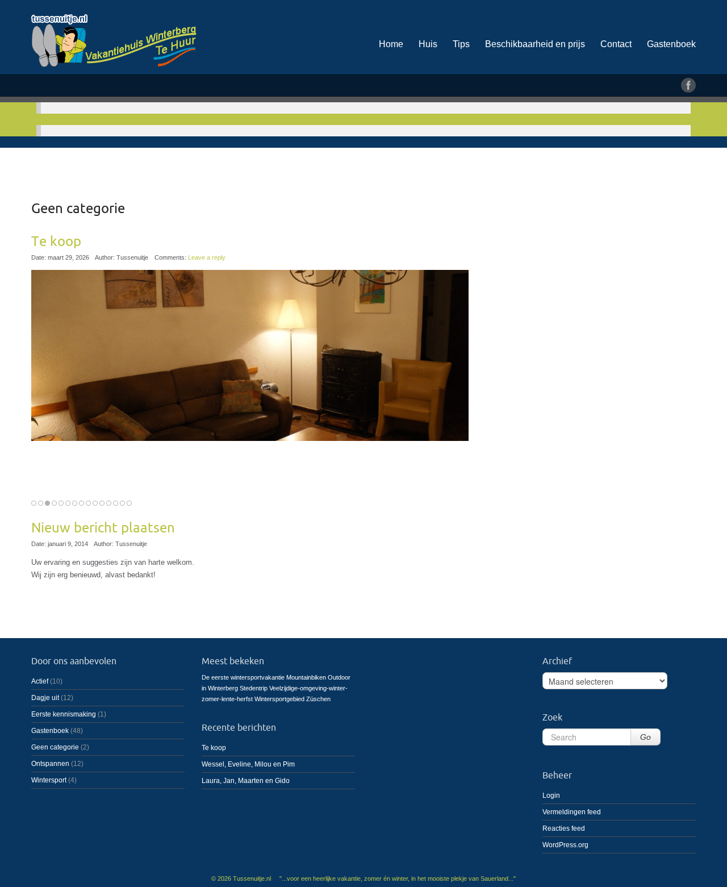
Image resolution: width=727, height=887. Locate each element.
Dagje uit (45, 698)
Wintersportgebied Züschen (292, 699)
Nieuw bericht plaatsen (103, 528)
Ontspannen (50, 764)
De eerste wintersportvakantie (243, 677)
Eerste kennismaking (63, 714)
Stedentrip (254, 688)
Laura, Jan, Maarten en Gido (246, 781)
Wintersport (48, 780)
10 (95, 503)
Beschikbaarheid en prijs (535, 44)
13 (115, 503)
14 (122, 503)
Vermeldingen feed (571, 812)
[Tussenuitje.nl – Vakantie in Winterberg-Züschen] (136, 38)
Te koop (56, 241)
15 (129, 503)
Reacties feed (563, 828)
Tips (461, 44)
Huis (428, 44)
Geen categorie (55, 747)
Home (391, 44)
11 (102, 503)
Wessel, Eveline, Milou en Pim (248, 764)
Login (551, 795)
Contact (616, 44)
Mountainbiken (306, 677)
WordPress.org (565, 845)
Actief (39, 681)
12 (108, 503)
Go (645, 737)
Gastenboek (671, 44)
